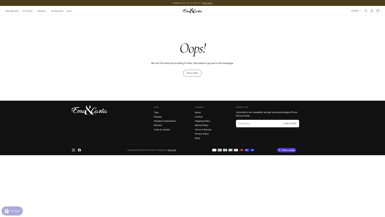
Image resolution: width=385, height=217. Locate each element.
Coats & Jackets (162, 129)
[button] (366, 10)
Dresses (158, 116)
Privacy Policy (202, 133)
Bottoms (158, 125)
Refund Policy (201, 125)
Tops (156, 112)
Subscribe (290, 123)
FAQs (197, 138)
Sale (69, 11)
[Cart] (378, 10)
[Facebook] (79, 150)
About (198, 112)
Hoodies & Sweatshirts (165, 121)
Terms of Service (203, 129)
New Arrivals (12, 11)
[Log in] (372, 10)
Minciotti (172, 150)
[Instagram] (73, 150)
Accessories (57, 11)
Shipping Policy (202, 121)
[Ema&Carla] (90, 110)
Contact (199, 116)
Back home (192, 73)
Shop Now (207, 3)
